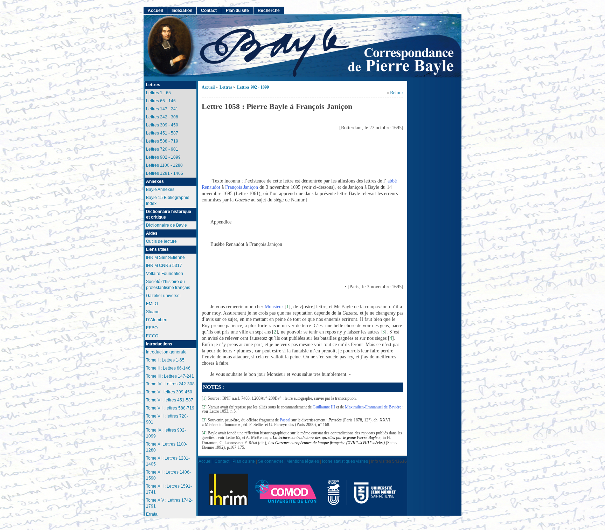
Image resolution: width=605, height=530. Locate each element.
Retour (396, 92)
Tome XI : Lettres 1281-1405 (168, 461)
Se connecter (270, 461)
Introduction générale (166, 352)
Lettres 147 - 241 (162, 108)
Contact (209, 10)
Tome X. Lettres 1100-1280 (166, 447)
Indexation (182, 10)
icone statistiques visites (345, 461)
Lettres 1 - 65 (158, 92)
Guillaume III (324, 407)
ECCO (152, 335)
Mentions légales (302, 461)
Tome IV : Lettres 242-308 (170, 383)
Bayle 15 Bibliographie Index (167, 200)
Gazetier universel (163, 295)
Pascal (285, 420)
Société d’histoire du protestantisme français (168, 284)
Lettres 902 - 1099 (253, 87)
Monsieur (274, 306)
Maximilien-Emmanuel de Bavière (373, 407)
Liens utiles (157, 249)
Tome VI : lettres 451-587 (169, 400)
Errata (152, 514)
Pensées (335, 420)
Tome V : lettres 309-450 (169, 392)
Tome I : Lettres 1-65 (165, 360)
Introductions (159, 344)
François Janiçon (241, 187)
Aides (152, 233)
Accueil (208, 87)
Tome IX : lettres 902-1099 (166, 433)
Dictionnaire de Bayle (166, 225)
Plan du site (237, 10)
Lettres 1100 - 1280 (164, 165)
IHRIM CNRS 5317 (164, 265)
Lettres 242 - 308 (162, 117)
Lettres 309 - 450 (162, 125)
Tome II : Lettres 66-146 (168, 368)
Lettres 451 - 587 (162, 133)
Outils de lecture (161, 241)
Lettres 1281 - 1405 (164, 173)
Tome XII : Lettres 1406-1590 (168, 475)
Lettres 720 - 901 (162, 149)
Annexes (155, 181)
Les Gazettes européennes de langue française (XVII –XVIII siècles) (326, 442)
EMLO (152, 303)
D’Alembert (156, 319)
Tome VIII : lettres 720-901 (167, 419)
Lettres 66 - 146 (161, 100)
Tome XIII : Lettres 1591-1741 (169, 489)
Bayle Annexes (160, 189)
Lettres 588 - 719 (162, 141)
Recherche (269, 10)
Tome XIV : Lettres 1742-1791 (169, 503)
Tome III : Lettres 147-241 (170, 376)
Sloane (153, 311)
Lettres (226, 87)
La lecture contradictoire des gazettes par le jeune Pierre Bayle (325, 437)
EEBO (152, 327)
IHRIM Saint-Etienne (165, 257)
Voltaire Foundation (164, 273)
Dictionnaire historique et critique (168, 214)
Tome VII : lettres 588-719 (170, 408)
